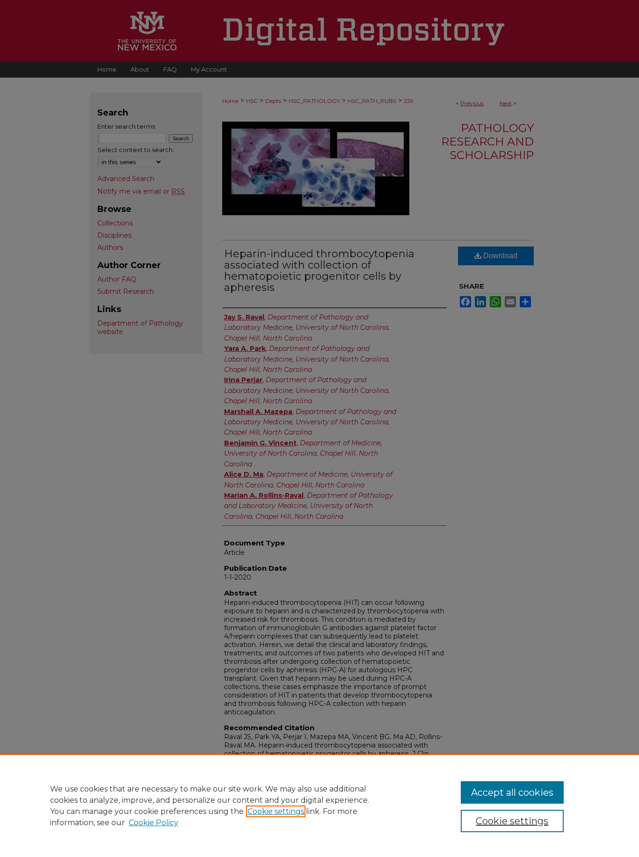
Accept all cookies (512, 792)
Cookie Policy (153, 822)
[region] (319, 805)
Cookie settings (275, 811)
